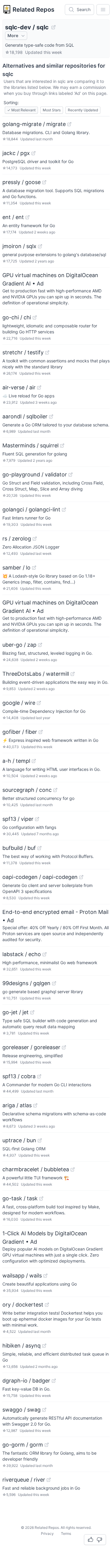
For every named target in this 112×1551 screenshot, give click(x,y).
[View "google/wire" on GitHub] (38, 703)
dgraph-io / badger (26, 1380)
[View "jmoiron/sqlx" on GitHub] (40, 246)
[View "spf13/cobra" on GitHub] (39, 1076)
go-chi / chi (16, 317)
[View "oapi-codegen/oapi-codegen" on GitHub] (81, 877)
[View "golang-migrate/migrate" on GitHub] (69, 124)
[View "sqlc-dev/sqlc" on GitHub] (53, 27)
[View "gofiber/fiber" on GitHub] (40, 732)
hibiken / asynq (21, 1345)
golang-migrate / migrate (34, 124)
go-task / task (20, 1198)
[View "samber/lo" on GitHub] (34, 567)
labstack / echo (21, 954)
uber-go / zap (19, 645)
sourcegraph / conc (27, 790)
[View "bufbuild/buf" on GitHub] (39, 848)
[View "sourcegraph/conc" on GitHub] (55, 790)
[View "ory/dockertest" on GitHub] (47, 1304)
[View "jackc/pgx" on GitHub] (33, 153)
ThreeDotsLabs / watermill (35, 674)
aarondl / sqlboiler (24, 416)
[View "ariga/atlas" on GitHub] (35, 1105)
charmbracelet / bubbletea (35, 1169)
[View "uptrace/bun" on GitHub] (39, 1140)
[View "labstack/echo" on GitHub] (44, 954)
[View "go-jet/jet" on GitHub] (32, 1012)
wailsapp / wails (22, 1275)
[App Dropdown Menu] (103, 9)
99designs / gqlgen (26, 983)
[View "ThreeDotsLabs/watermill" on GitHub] (72, 674)
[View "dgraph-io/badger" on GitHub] (53, 1380)
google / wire (18, 703)
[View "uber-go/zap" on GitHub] (40, 644)
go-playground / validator (34, 474)
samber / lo (16, 567)
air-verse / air (19, 387)
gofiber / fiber (19, 732)
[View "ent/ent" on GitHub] (27, 217)
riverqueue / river (23, 1479)
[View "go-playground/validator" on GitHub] (70, 474)
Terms (66, 1533)
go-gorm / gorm (22, 1444)
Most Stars (52, 110)
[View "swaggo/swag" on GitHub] (44, 1409)
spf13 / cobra (19, 1076)
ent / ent (13, 217)
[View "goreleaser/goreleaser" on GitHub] (64, 1047)
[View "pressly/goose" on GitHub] (44, 182)
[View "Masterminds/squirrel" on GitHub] (62, 445)
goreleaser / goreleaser (31, 1047)
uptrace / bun (19, 1140)
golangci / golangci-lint (31, 509)
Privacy (47, 1533)
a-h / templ (16, 761)
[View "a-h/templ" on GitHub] (33, 761)
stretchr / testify (23, 352)
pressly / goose (21, 182)
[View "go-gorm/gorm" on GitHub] (46, 1444)
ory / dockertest (22, 1304)
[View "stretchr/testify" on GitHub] (47, 352)
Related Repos (33, 9)
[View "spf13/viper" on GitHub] (37, 819)
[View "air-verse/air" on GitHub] (39, 387)
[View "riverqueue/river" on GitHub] (48, 1479)
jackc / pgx (16, 153)
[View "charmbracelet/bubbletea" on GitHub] (72, 1169)
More (12, 35)
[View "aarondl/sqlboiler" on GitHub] (51, 416)
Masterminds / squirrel (30, 445)
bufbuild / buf (19, 848)
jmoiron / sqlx (19, 246)
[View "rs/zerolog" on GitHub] (34, 538)
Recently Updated (83, 110)
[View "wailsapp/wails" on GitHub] (45, 1275)
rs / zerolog (16, 538)
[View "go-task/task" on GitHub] (41, 1198)
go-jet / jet (15, 1012)
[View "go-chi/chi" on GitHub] (34, 317)
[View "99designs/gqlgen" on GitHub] (54, 983)
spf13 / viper (17, 819)
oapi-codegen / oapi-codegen (40, 877)
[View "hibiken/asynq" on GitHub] (44, 1345)
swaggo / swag (21, 1409)
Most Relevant (21, 110)
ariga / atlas (17, 1105)
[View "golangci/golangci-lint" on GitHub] (64, 509)
